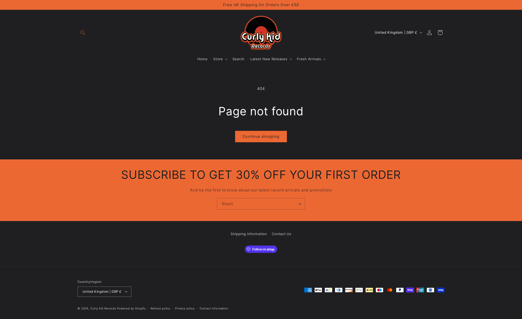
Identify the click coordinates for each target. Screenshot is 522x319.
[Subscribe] (299, 204)
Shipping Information (249, 234)
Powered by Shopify (131, 308)
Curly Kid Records (103, 308)
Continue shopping (260, 136)
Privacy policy (185, 308)
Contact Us (281, 234)
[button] (82, 32)
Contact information (214, 308)
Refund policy (160, 308)
